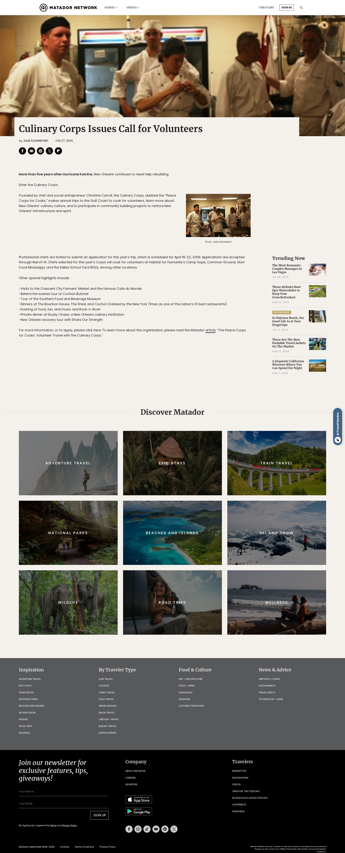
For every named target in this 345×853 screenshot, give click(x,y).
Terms (177, 450)
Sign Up (208, 442)
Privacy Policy (194, 450)
